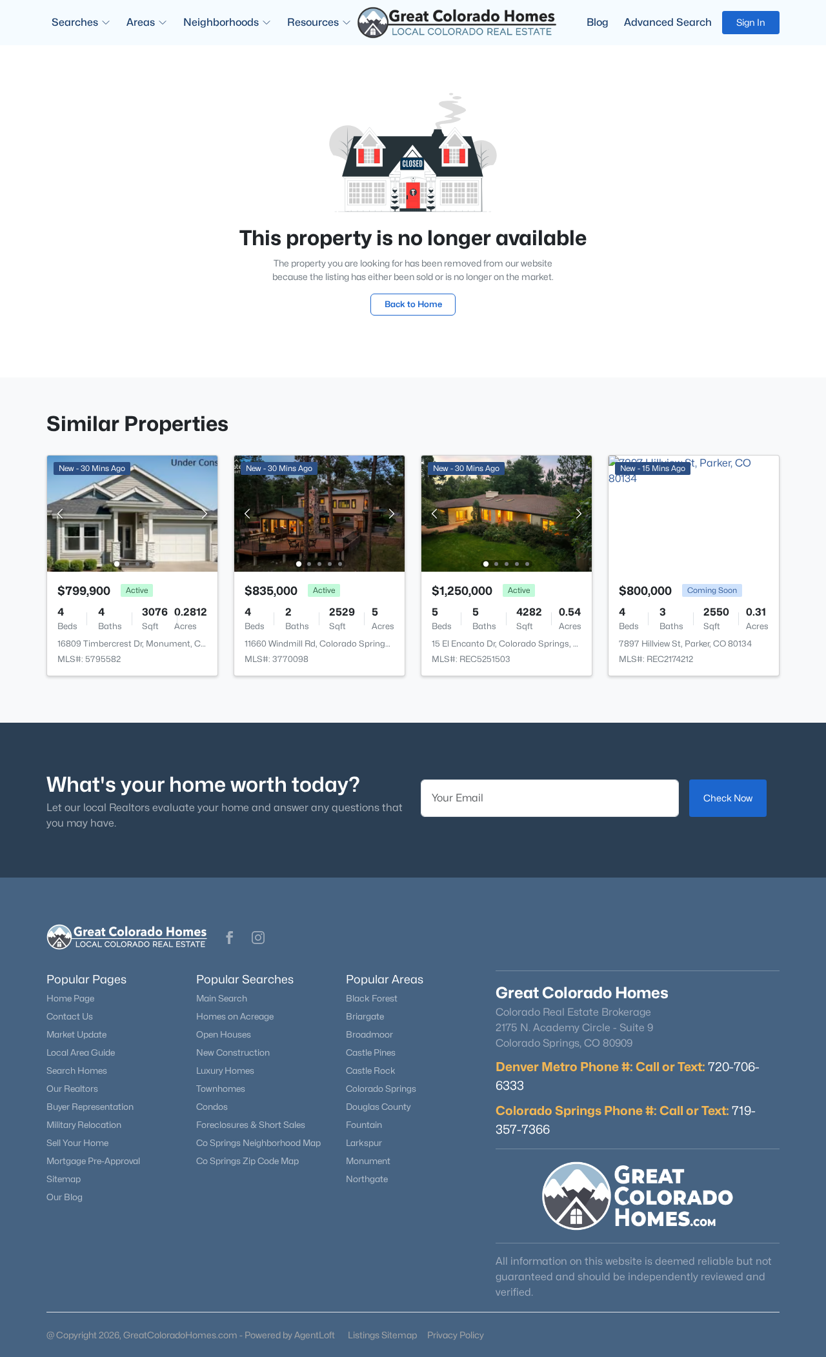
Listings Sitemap (382, 1334)
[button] (229, 937)
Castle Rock (371, 1070)
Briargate (365, 1016)
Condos (212, 1106)
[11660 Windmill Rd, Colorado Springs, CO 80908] (319, 513)
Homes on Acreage (235, 1016)
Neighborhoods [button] (221, 22)
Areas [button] (140, 22)
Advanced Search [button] (668, 22)
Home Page (70, 998)
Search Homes (76, 1070)
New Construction (233, 1052)
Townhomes (220, 1088)
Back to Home (413, 304)
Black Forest (372, 998)
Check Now (727, 797)
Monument (368, 1161)
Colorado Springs (381, 1088)
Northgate (367, 1179)
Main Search (221, 998)
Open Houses (223, 1034)
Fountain (364, 1125)
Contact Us (69, 1016)
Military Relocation (83, 1125)
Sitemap (63, 1179)
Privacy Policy (455, 1334)
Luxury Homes (225, 1070)
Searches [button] (75, 22)
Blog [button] (598, 22)
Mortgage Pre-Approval (93, 1161)
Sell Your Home (77, 1143)
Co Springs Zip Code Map (247, 1161)
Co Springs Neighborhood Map (258, 1143)
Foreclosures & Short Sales (250, 1125)
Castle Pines (371, 1052)
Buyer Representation (90, 1106)
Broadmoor (369, 1034)
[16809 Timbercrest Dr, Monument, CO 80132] (132, 513)
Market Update (76, 1034)
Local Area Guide (80, 1052)
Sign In (750, 22)
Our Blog (64, 1197)
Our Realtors (72, 1088)
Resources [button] (313, 22)
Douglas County (378, 1106)
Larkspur (364, 1143)
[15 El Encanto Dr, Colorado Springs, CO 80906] (506, 513)
